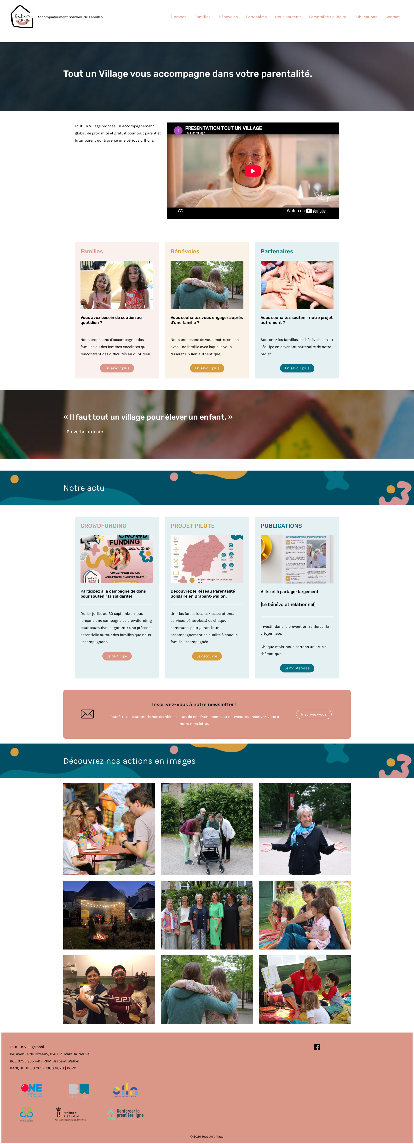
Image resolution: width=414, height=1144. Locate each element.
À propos (178, 16)
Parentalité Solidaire (327, 16)
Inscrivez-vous (314, 714)
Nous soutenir (288, 16)
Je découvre (207, 656)
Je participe (117, 656)
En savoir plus (117, 368)
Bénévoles (228, 16)
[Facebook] (317, 1047)
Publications (365, 16)
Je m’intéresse (297, 668)
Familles (203, 16)
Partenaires (256, 16)
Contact (392, 16)
